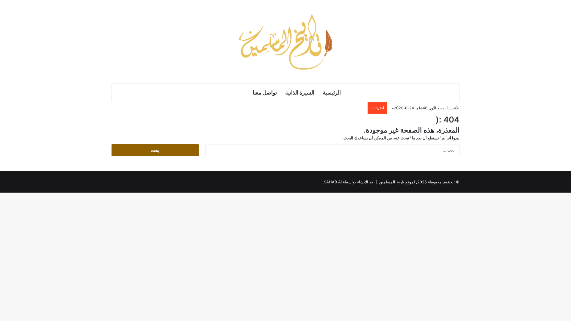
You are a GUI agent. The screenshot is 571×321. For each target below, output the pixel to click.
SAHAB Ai (333, 182)
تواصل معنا (265, 92)
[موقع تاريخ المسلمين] (285, 41)
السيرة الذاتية (299, 92)
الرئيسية (332, 92)
